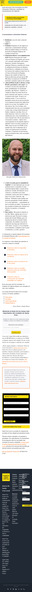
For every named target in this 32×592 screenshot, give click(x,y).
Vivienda (14, 476)
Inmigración (15, 503)
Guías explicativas (15, 489)
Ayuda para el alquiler (15, 500)
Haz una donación (7, 451)
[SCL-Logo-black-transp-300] (2, 1)
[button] (16, 249)
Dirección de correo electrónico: (16, 325)
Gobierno (14, 478)
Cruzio (4, 573)
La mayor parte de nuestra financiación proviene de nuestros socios (15, 444)
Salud (13, 480)
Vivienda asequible (14, 497)
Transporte (15, 486)
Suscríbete (9, 421)
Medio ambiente (14, 483)
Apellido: (6, 413)
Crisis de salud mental (14, 507)
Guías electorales (15, 522)
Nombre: (6, 407)
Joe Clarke (8, 299)
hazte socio (16, 451)
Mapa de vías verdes (15, 512)
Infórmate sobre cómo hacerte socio (15, 382)
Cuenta (21, 490)
